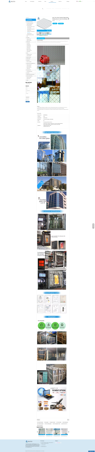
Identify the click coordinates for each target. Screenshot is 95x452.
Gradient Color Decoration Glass (30, 74)
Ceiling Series (28, 68)
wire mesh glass (58, 422)
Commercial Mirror (29, 55)
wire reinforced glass (40, 423)
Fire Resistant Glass (29, 25)
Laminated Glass (29, 45)
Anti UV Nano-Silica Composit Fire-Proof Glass (31, 27)
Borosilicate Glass (29, 33)
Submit (27, 101)
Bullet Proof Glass (29, 57)
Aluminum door (28, 78)
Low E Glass (28, 43)
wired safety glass (65, 422)
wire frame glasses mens (56, 423)
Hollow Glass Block (29, 40)
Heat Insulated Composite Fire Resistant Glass (31, 30)
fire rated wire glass (40, 422)
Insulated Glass (28, 44)
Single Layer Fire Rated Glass (31, 31)
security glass (46, 422)
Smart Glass (28, 60)
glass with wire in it (64, 423)
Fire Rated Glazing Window (30, 23)
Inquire (55, 23)
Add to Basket (61, 23)
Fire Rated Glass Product (30, 21)
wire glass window (52, 422)
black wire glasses (40, 425)
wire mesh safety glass (48, 423)
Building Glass (28, 41)
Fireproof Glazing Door (29, 24)
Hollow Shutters (28, 58)
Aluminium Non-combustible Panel (31, 63)
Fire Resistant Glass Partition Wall (30, 35)
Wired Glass (28, 32)
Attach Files (27, 97)
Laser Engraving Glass (29, 71)
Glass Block (28, 37)
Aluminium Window (29, 77)
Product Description (41, 38)
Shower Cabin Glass (29, 50)
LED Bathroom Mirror (29, 54)
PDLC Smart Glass (29, 61)
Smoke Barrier (28, 51)
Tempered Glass (29, 46)
